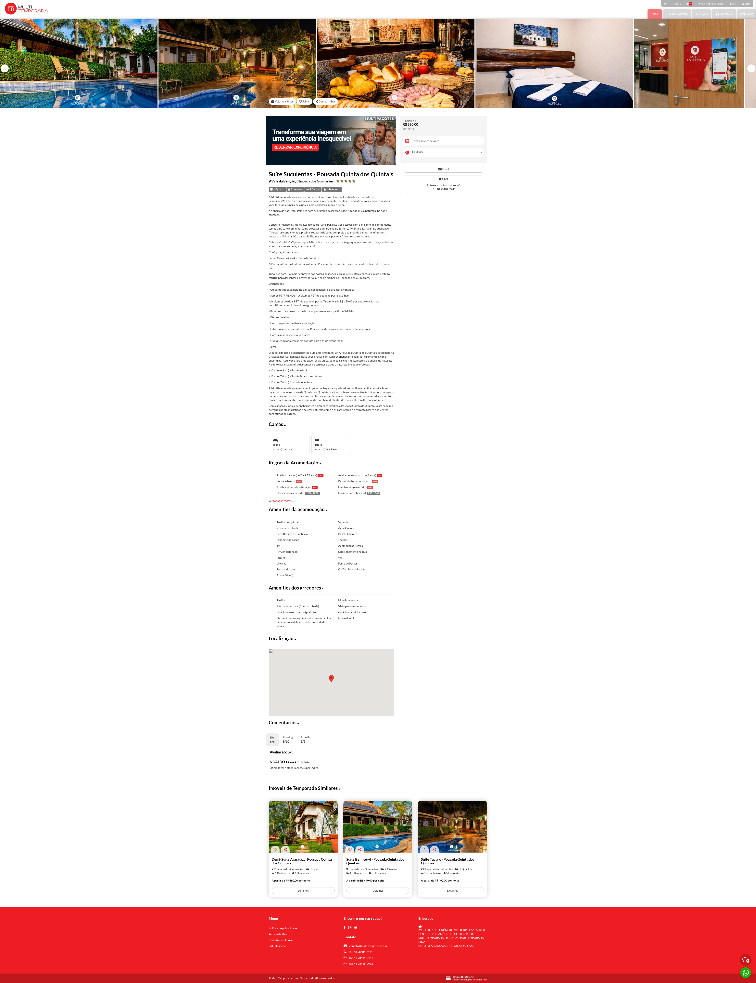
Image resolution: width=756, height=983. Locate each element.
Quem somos (724, 14)
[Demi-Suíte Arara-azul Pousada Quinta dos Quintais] (303, 827)
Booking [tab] (288, 739)
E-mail (445, 169)
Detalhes (303, 890)
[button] (751, 68)
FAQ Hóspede (277, 946)
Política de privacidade (283, 928)
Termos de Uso (278, 934)
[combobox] (447, 152)
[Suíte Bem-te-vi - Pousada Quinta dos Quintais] (377, 827)
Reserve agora (677, 14)
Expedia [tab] (305, 739)
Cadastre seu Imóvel (281, 940)
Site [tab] (272, 739)
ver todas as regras (280, 500)
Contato (746, 14)
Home (654, 14)
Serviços (701, 14)
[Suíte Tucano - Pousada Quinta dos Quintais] (452, 827)
